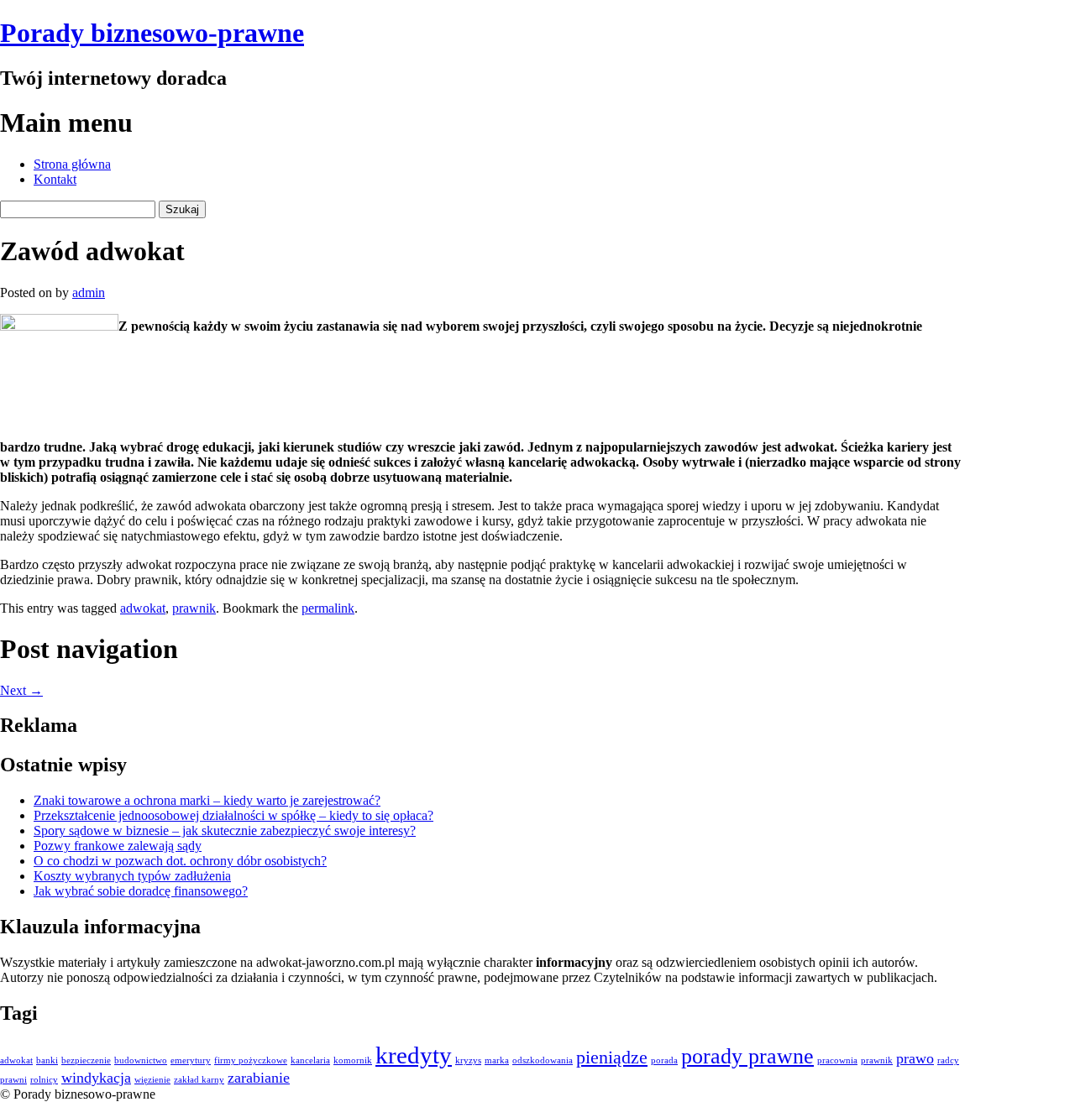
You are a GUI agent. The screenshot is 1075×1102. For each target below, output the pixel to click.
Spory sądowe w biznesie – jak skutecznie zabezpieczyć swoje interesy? (225, 830)
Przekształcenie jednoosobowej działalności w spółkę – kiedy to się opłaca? (233, 815)
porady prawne (747, 1056)
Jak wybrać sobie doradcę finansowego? (141, 891)
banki (47, 1060)
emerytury (190, 1060)
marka (497, 1060)
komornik (352, 1060)
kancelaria (310, 1060)
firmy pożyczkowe (250, 1060)
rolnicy (44, 1079)
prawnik (194, 608)
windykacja (96, 1077)
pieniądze (612, 1057)
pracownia (837, 1060)
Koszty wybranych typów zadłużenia (132, 876)
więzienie (152, 1079)
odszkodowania (542, 1060)
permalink (328, 608)
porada (664, 1060)
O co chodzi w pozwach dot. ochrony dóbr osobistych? (180, 861)
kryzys (468, 1060)
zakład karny (199, 1079)
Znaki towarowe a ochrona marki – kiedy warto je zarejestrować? (207, 800)
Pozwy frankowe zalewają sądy (118, 845)
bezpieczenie (86, 1060)
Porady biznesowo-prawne (152, 33)
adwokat (142, 608)
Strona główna (72, 164)
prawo (915, 1058)
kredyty (413, 1055)
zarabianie (259, 1077)
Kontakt (55, 179)
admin (88, 292)
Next (21, 690)
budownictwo (140, 1060)
